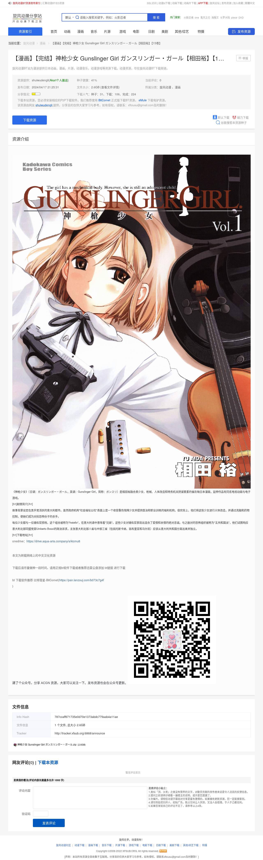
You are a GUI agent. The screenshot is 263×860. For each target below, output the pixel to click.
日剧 (151, 31)
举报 (245, 58)
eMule (143, 100)
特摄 (201, 31)
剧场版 (230, 17)
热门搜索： (176, 17)
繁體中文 (250, 3)
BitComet (104, 100)
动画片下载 (190, 3)
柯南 (209, 17)
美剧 (164, 31)
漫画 (80, 31)
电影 (136, 31)
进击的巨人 (219, 17)
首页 (54, 31)
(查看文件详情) (110, 87)
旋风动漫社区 (63, 845)
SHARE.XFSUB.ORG (26, 17)
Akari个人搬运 (59, 80)
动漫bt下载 (164, 3)
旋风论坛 (215, 3)
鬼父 (203, 17)
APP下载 (203, 3)
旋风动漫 (29, 43)
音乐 (94, 31)
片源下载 (120, 845)
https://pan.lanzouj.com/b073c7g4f (81, 580)
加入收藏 (238, 3)
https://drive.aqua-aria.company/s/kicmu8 (53, 541)
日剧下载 (161, 845)
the (198, 17)
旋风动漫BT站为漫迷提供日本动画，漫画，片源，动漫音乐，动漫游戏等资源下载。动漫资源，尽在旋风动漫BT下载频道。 (90, 68)
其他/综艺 (182, 31)
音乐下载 (107, 845)
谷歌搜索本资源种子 (233, 122)
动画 (67, 31)
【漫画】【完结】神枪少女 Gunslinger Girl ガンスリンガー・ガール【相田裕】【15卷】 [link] (106, 43)
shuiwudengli (40, 80)
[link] (29, 43)
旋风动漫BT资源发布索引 (26, 3)
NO (237, 17)
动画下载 (177, 3)
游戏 (122, 31)
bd (185, 17)
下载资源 (29, 120)
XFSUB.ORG (129, 851)
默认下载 (223, 117)
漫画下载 (93, 845)
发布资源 (226, 3)
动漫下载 (79, 845)
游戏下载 (134, 845)
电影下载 (147, 845)
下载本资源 (48, 762)
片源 (107, 31)
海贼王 (191, 17)
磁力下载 (242, 117)
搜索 (156, 17)
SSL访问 (152, 3)
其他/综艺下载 (190, 845)
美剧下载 (174, 845)
